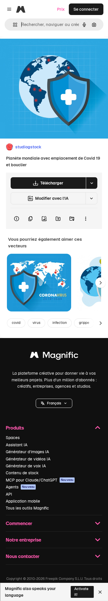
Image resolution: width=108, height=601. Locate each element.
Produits (15, 428)
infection (59, 322)
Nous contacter (22, 556)
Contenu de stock (22, 472)
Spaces (13, 437)
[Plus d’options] (85, 218)
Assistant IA (16, 444)
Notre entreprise (23, 540)
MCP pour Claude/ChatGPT (39, 480)
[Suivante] (100, 282)
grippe (84, 322)
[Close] (100, 592)
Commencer (19, 523)
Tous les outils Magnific (27, 508)
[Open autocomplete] (13, 25)
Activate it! (81, 592)
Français (54, 403)
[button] (54, 403)
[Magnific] (54, 356)
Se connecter (86, 9)
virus (36, 322)
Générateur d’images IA (27, 451)
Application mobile (23, 501)
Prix (61, 9)
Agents (20, 487)
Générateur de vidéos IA (28, 459)
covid (16, 322)
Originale (38, 49)
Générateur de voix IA (26, 466)
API (9, 494)
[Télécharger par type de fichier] (91, 183)
